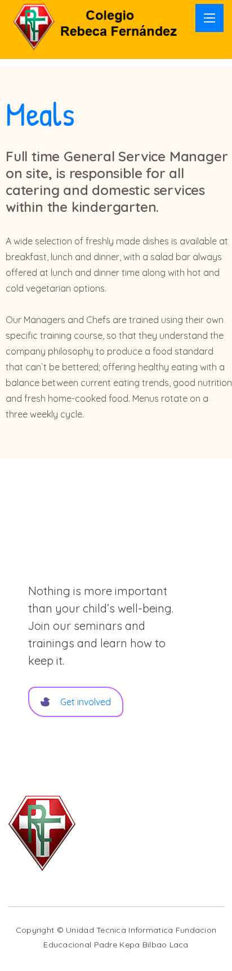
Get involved (85, 701)
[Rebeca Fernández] (99, 25)
